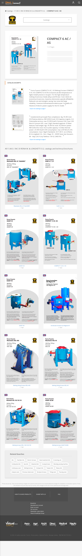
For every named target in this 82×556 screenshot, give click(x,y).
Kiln (13, 460)
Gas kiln (26, 464)
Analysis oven (15, 472)
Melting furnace (28, 468)
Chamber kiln (20, 460)
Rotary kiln (59, 468)
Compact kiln (39, 468)
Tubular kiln (49, 468)
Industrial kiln (35, 464)
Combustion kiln (16, 464)
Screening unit (57, 460)
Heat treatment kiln (44, 460)
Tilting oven (53, 472)
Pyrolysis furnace (41, 472)
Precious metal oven (28, 472)
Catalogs (46, 20)
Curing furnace (46, 464)
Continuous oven (16, 468)
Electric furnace (31, 460)
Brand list (33, 503)
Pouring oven (62, 472)
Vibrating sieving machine (60, 464)
